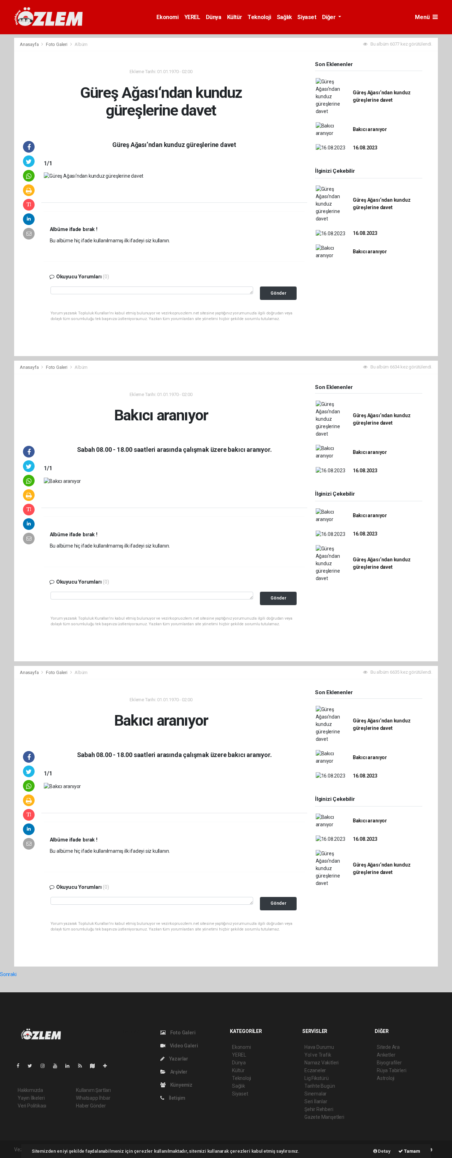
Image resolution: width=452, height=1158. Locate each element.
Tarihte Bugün (319, 1086)
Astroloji (385, 1078)
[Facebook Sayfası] (21, 1066)
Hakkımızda (30, 1090)
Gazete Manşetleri (324, 1117)
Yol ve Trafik (317, 1055)
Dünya (213, 17)
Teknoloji (259, 17)
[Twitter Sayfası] (33, 1066)
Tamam (411, 1151)
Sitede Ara (388, 1047)
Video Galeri (183, 1045)
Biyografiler (389, 1062)
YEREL (192, 17)
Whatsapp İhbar (93, 1098)
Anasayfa (30, 44)
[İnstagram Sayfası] (45, 1066)
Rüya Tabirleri (391, 1070)
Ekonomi (167, 17)
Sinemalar (315, 1094)
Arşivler (178, 1072)
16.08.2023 (365, 147)
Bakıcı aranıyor (370, 129)
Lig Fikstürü (316, 1078)
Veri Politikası (32, 1106)
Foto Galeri (57, 44)
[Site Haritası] (95, 1066)
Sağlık (284, 17)
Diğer (329, 17)
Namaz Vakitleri (321, 1062)
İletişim (176, 1098)
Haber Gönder (91, 1106)
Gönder (278, 293)
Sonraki (8, 974)
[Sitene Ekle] (108, 1066)
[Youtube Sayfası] (58, 1066)
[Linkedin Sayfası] (70, 1066)
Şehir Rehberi (318, 1109)
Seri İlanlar (315, 1101)
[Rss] (83, 1066)
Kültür (234, 17)
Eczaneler (315, 1070)
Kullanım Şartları (93, 1090)
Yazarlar (178, 1059)
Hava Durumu (319, 1047)
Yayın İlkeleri (31, 1098)
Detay (384, 1151)
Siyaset (306, 17)
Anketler (386, 1055)
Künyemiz (180, 1085)
